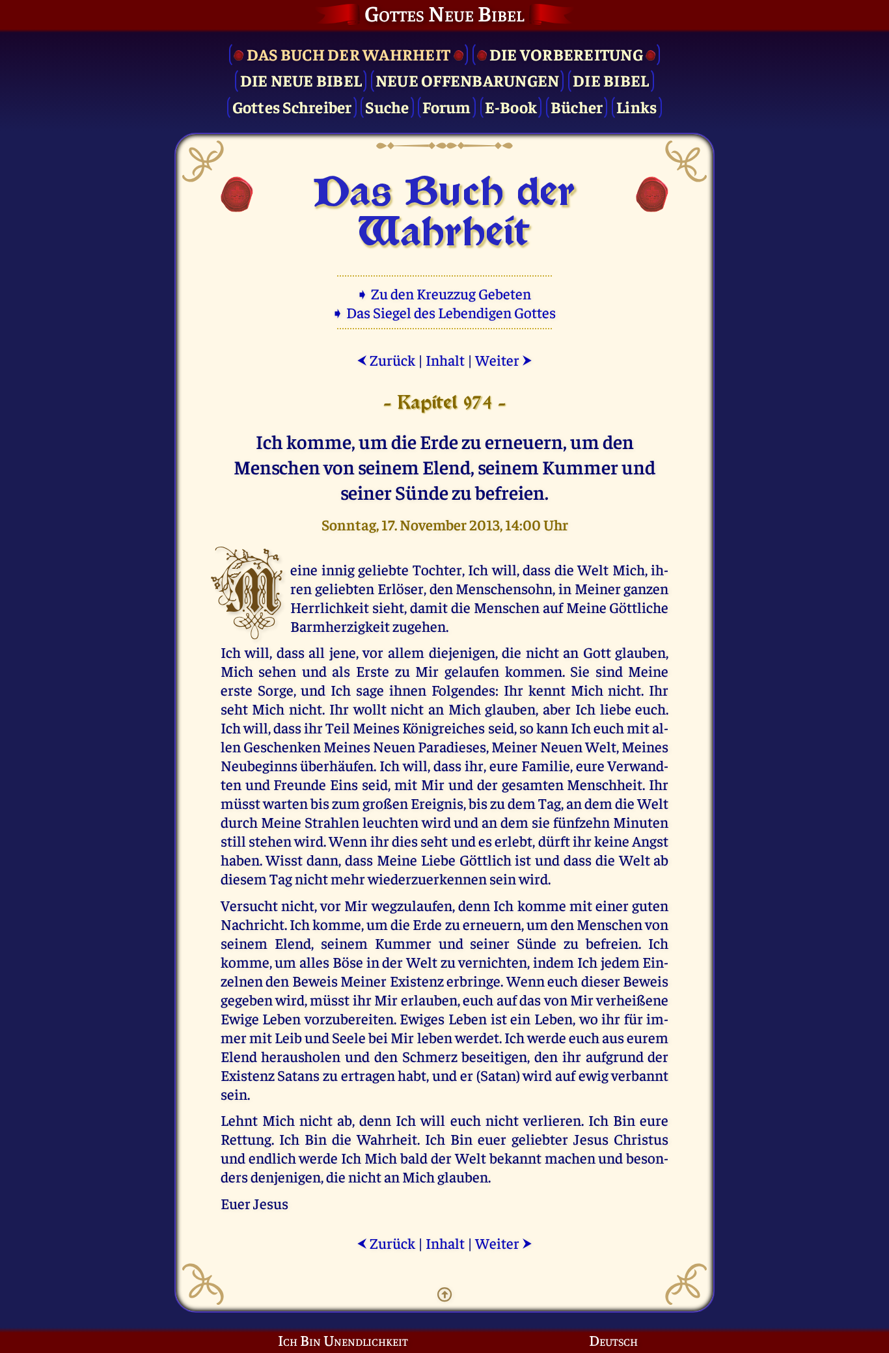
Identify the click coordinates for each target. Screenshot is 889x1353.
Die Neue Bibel (301, 80)
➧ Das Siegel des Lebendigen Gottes (444, 312)
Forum (446, 106)
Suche (387, 106)
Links (636, 106)
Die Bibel (611, 80)
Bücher (577, 106)
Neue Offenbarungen (468, 80)
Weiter (503, 359)
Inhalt (445, 359)
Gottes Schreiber (292, 106)
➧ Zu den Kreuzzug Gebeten (445, 293)
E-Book (511, 106)
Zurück (386, 359)
